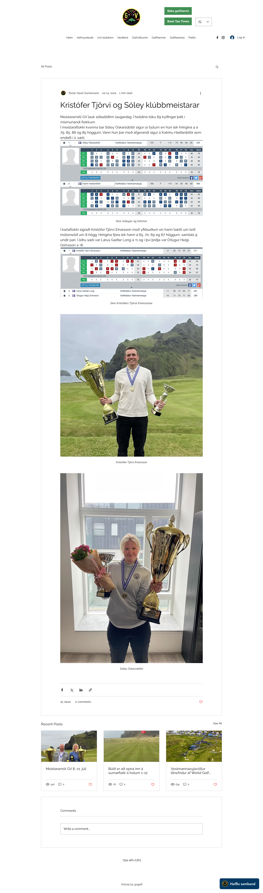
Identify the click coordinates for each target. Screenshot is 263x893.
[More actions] (200, 93)
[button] (217, 66)
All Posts (46, 66)
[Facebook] (217, 37)
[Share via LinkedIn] (81, 690)
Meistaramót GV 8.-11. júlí (66, 769)
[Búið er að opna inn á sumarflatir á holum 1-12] (131, 746)
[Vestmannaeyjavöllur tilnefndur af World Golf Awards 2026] (194, 746)
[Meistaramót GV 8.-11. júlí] (69, 746)
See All (217, 723)
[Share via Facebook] (62, 690)
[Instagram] (223, 37)
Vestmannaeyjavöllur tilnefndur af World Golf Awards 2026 (190, 771)
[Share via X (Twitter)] (71, 690)
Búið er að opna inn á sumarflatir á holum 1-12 (127, 771)
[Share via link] (90, 690)
